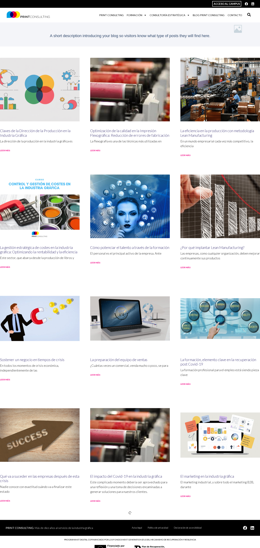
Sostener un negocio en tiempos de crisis (32, 359)
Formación (134, 15)
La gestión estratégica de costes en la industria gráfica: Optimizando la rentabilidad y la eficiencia (38, 249)
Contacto (235, 15)
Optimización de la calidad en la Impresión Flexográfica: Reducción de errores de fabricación (129, 132)
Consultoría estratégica (167, 15)
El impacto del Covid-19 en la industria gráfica (126, 476)
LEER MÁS (5, 150)
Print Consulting (111, 15)
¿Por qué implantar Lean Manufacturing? (212, 247)
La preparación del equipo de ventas (118, 359)
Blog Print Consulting (208, 15)
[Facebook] (246, 3)
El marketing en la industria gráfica (207, 476)
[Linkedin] (252, 3)
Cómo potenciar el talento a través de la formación (129, 247)
